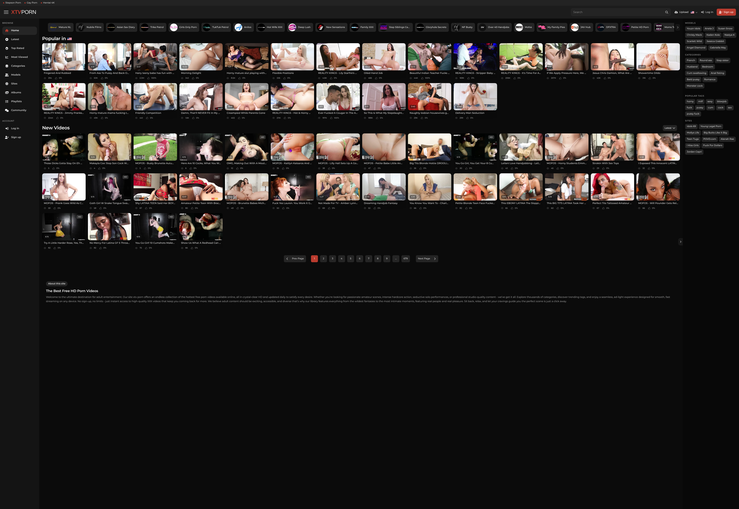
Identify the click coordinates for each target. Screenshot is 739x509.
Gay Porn (32, 2)
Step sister (722, 60)
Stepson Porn (13, 2)
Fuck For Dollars (712, 145)
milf (700, 101)
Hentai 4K (49, 2)
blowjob (721, 101)
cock (720, 107)
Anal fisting (717, 73)
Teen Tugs (693, 139)
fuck (689, 107)
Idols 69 (691, 126)
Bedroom (707, 66)
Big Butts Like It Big (715, 132)
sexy (709, 101)
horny (690, 101)
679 (406, 258)
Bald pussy (693, 79)
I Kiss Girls (693, 145)
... (396, 258)
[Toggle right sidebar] (680, 241)
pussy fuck (693, 113)
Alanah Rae (727, 139)
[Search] (667, 12)
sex (730, 107)
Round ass (706, 60)
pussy (700, 107)
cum (710, 107)
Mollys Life (693, 132)
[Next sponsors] (677, 27)
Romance (709, 79)
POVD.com (709, 139)
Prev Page (298, 258)
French (691, 60)
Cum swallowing (696, 73)
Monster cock (695, 85)
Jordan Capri (694, 151)
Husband (692, 66)
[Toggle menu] (6, 12)
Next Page (424, 258)
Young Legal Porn (711, 126)
